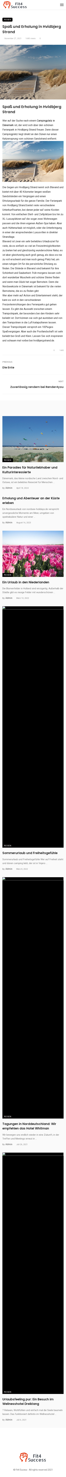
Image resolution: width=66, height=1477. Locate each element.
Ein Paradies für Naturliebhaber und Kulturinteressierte (29, 469)
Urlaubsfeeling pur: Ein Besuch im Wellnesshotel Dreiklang (28, 1401)
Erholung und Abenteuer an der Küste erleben (31, 500)
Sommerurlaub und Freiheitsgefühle (30, 853)
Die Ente (8, 367)
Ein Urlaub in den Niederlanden (25, 582)
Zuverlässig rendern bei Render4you (37, 387)
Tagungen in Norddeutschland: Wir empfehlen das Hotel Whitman (29, 1126)
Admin (8, 488)
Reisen (7, 20)
